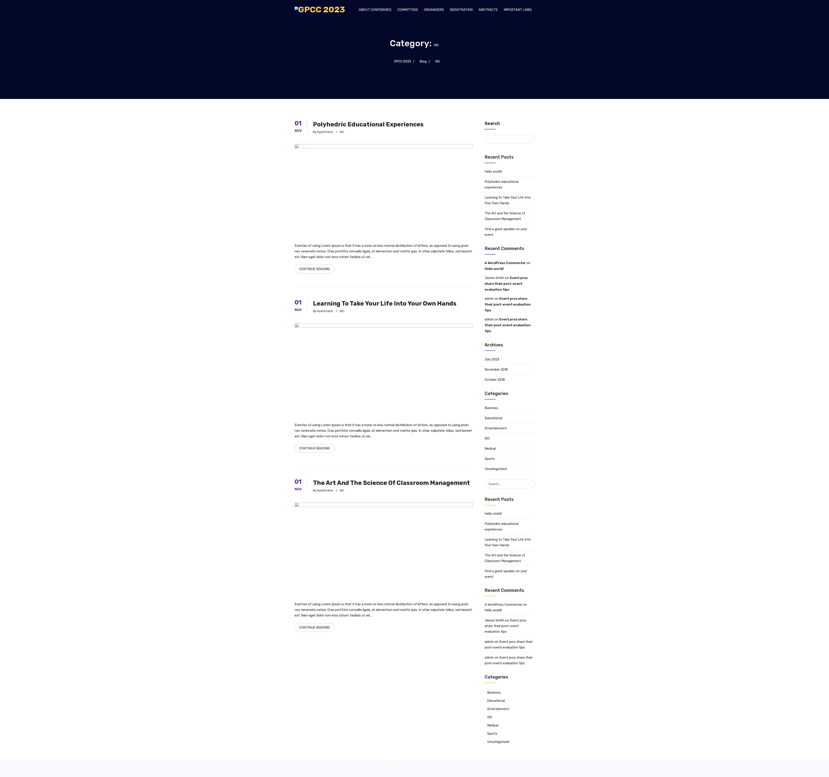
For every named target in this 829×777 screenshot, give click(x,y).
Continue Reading (314, 269)
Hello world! (493, 172)
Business (491, 408)
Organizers (434, 10)
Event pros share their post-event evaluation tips (506, 283)
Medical (490, 449)
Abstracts (488, 10)
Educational (493, 418)
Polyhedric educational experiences (368, 124)
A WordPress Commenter (505, 263)
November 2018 (496, 369)
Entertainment (496, 428)
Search (492, 123)
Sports (490, 459)
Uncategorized (496, 469)
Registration (461, 10)
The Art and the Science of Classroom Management (391, 482)
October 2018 (495, 380)
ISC (342, 132)
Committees (407, 10)
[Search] (530, 481)
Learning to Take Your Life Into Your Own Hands (384, 303)
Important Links (518, 10)
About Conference (375, 10)
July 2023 (492, 359)
